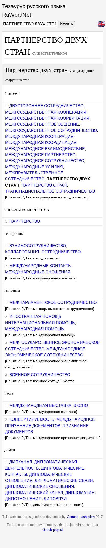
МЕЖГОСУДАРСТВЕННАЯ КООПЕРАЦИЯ (45, 112)
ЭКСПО (80, 405)
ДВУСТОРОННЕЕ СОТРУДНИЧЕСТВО (46, 106)
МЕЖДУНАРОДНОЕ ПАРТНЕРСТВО (40, 155)
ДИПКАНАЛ (20, 462)
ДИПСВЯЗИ (55, 499)
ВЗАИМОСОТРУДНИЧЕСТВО (37, 246)
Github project (52, 530)
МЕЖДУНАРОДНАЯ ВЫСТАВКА (40, 405)
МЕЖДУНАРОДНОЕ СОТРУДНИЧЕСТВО (44, 161)
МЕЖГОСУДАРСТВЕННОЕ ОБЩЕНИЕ (42, 124)
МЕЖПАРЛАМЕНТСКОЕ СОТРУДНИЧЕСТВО (53, 302)
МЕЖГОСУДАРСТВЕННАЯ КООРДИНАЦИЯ (47, 118)
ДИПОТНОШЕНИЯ (23, 499)
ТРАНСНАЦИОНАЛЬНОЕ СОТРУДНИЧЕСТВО (50, 191)
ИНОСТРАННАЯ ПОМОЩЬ (35, 316)
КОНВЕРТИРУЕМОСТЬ (31, 419)
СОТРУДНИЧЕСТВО (61, 252)
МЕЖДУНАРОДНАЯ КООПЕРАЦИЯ (39, 136)
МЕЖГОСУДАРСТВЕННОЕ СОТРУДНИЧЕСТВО (51, 130)
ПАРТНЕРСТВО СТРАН (44, 185)
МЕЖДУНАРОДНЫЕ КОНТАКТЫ (40, 266)
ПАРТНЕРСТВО (24, 221)
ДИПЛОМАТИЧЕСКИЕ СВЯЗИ (64, 480)
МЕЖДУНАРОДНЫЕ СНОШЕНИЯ (37, 272)
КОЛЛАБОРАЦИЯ (22, 252)
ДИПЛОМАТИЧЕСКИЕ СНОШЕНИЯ (39, 486)
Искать (66, 24)
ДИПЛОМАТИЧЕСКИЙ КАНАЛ (34, 492)
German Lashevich (81, 517)
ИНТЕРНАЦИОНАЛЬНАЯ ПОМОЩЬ (40, 323)
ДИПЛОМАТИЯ (80, 492)
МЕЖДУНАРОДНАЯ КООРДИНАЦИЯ (41, 142)
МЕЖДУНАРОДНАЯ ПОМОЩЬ (34, 329)
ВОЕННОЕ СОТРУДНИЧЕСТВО (39, 375)
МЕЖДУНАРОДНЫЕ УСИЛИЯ (34, 167)
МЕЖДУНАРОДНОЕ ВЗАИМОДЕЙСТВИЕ (45, 149)
